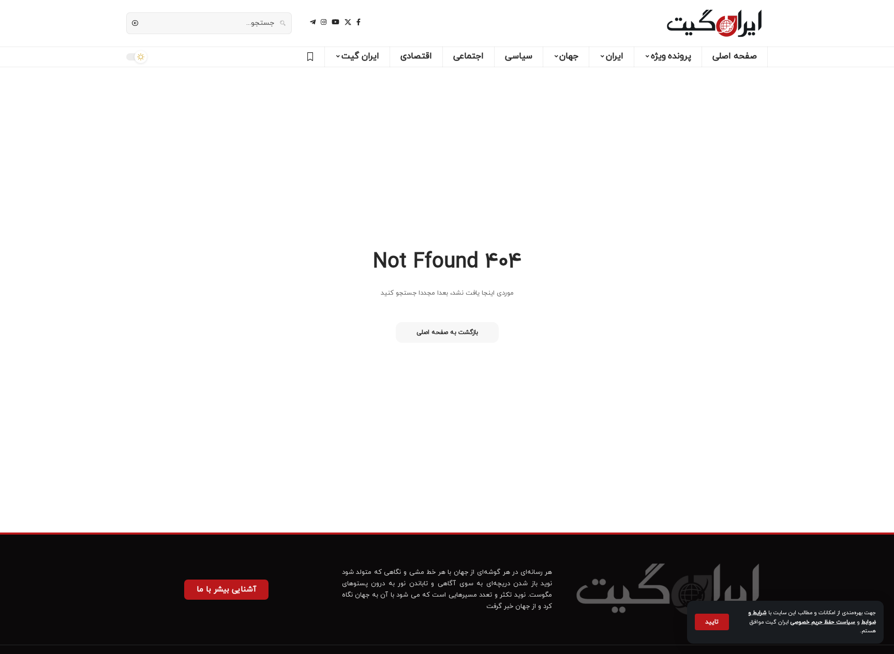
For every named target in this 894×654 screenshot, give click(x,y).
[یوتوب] (335, 22)
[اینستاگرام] (323, 22)
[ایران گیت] (714, 23)
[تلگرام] (312, 22)
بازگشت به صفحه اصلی (447, 332)
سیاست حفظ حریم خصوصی (823, 622)
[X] (348, 22)
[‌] (308, 57)
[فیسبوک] (358, 22)
